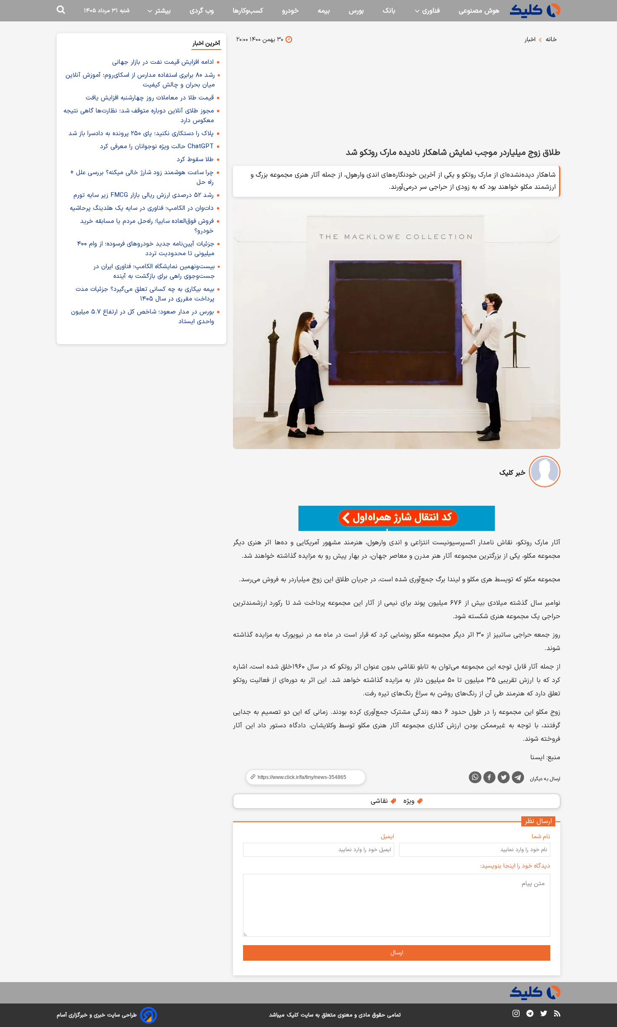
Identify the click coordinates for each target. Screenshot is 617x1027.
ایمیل (387, 836)
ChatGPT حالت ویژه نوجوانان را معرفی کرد (157, 147)
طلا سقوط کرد (195, 160)
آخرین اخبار (206, 43)
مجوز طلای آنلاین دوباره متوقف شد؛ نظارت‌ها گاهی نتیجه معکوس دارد (138, 115)
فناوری (430, 11)
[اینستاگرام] (516, 1015)
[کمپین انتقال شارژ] (396, 518)
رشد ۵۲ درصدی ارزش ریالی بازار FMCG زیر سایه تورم (143, 195)
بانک (389, 11)
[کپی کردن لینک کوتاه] (302, 777)
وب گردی (202, 11)
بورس (356, 11)
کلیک (292, 1015)
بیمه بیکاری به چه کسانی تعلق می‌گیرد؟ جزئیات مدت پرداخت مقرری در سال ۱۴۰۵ (145, 294)
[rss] (557, 1015)
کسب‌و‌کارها (248, 11)
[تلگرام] (518, 779)
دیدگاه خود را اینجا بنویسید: (515, 866)
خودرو (290, 11)
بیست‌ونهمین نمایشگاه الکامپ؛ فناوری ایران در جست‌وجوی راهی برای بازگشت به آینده (154, 271)
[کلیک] (535, 10)
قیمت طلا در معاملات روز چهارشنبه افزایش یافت (150, 98)
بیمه (324, 11)
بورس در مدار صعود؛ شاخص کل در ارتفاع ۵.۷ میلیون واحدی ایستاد (142, 317)
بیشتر (162, 11)
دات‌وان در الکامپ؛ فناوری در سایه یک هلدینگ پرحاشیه (142, 208)
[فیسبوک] (489, 779)
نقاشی (380, 801)
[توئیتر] (503, 779)
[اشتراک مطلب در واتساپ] (475, 777)
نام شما (541, 836)
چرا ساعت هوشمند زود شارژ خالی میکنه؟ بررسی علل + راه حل (142, 177)
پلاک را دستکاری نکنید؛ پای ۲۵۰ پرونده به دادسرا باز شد (141, 134)
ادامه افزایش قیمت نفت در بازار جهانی (163, 62)
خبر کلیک (512, 473)
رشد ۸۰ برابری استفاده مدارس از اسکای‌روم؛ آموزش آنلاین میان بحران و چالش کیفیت (140, 80)
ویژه (409, 801)
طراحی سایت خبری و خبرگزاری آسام (97, 1015)
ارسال (396, 953)
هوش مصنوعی (479, 11)
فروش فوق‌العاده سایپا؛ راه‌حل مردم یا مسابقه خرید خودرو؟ (147, 226)
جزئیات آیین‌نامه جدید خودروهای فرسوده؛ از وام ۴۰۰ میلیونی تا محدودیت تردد (145, 249)
